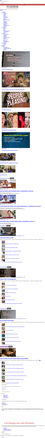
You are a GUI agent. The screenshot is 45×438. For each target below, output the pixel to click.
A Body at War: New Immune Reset (8, 279)
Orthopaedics (5, 22)
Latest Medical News (3, 225)
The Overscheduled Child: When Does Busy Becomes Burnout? (16, 326)
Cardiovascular (6, 17)
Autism (5, 15)
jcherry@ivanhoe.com (5, 404)
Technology (5, 42)
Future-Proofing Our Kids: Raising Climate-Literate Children (14, 358)
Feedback (5, 427)
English (5, 43)
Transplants (5, 26)
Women (5, 32)
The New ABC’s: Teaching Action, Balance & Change (15, 364)
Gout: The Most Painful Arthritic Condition (12, 247)
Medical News (4, 12)
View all (11, 178)
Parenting (5, 38)
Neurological (5, 21)
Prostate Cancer (6, 23)
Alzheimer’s (5, 13)
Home (4, 11)
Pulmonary (5, 24)
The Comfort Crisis (9, 344)
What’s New (3, 45)
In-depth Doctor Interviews (7, 430)
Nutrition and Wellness (7, 37)
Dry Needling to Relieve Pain (10, 299)
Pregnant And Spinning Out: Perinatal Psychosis (12, 243)
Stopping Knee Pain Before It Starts (12, 285)
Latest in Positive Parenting (4, 346)
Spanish (5, 44)
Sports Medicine (6, 31)
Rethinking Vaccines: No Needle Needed (12, 288)
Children (5, 28)
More (42, 239)
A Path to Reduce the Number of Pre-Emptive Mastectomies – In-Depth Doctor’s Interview (20, 206)
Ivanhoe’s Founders (6, 47)
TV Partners (5, 428)
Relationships (5, 40)
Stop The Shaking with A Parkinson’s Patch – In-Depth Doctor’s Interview (16, 191)
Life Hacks (5, 35)
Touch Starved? (8, 296)
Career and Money (6, 34)
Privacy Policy (22, 435)
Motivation (5, 36)
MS (4, 20)
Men (4, 29)
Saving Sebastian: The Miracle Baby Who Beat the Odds (14, 303)
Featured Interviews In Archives (5, 178)
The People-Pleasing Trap (10, 330)
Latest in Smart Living (3, 308)
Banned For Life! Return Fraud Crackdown (13, 337)
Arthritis (5, 14)
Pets (4, 39)
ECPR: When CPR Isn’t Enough (11, 292)
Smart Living (3, 33)
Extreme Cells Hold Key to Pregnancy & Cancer (12, 254)
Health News (2, 204)
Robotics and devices (6, 25)
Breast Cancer (5, 16)
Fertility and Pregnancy (7, 19)
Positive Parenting (6, 397)
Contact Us (5, 49)
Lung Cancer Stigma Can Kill (6, 237)
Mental (4, 30)
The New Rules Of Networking (7, 320)
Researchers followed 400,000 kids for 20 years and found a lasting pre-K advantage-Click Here (33, 4)
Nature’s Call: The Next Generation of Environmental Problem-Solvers (16, 375)
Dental (4, 18)
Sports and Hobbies (6, 41)
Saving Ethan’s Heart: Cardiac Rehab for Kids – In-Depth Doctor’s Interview (17, 221)
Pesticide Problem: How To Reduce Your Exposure (14, 341)
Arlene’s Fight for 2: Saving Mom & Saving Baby (12, 258)
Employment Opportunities (7, 48)
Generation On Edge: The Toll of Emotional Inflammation (16, 368)
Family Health (4, 27)
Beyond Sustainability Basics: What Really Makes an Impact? (15, 379)
